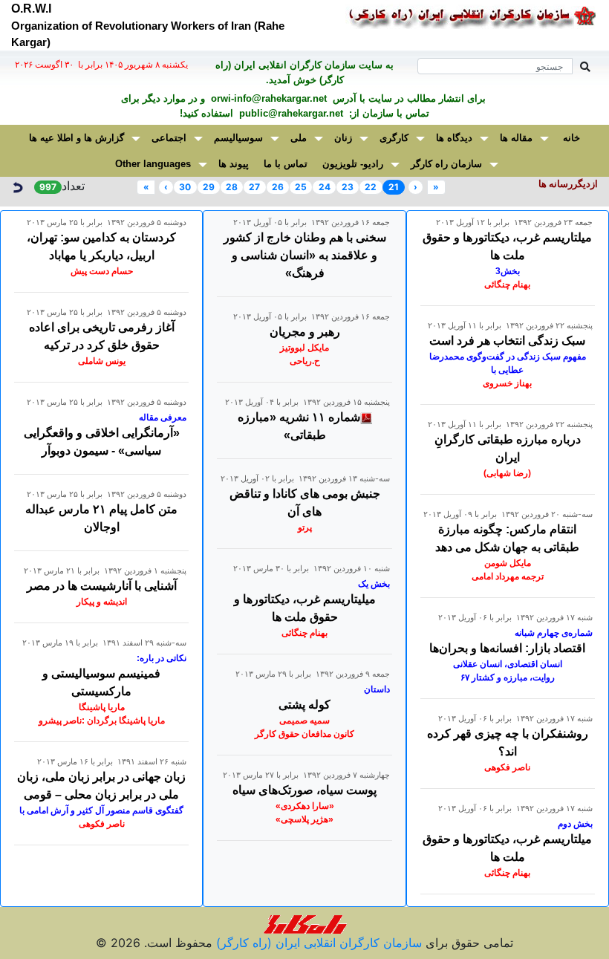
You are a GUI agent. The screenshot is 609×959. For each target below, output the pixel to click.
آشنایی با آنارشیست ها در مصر (102, 585)
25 (301, 186)
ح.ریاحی (305, 361)
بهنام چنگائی (507, 284)
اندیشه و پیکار (101, 601)
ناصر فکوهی (507, 767)
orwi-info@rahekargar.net (267, 98)
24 (324, 186)
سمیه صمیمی (304, 720)
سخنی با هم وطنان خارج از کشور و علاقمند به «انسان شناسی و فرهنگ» (305, 255)
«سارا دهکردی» (305, 806)
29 (209, 186)
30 (185, 186)
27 (254, 186)
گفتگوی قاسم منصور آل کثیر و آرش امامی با (101, 810)
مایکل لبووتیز (304, 347)
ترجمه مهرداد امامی (508, 576)
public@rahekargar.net (289, 113)
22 (371, 186)
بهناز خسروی (507, 383)
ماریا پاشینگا (102, 707)
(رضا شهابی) (507, 473)
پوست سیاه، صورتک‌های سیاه (304, 790)
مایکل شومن (507, 563)
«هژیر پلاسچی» (304, 819)
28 (232, 186)
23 (348, 186)
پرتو (305, 527)
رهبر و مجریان (305, 331)
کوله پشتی (304, 704)
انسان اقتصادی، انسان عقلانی (507, 664)
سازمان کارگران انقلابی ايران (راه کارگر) (317, 942)
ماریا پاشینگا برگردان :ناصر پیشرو (102, 720)
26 (278, 186)
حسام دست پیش (102, 271)
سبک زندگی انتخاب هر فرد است (507, 340)
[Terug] (17, 185)
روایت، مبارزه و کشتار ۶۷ (507, 677)
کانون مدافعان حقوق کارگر (304, 734)
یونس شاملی (102, 361)
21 (393, 186)
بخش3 (507, 271)
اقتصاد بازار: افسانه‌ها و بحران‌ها (507, 648)
